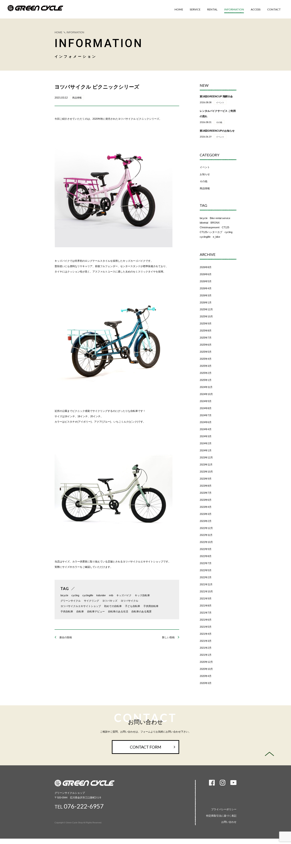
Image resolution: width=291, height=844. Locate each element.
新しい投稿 (168, 637)
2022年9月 (206, 549)
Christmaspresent (209, 227)
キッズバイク (124, 595)
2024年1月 (206, 450)
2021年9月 (206, 598)
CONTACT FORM (145, 746)
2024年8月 (206, 408)
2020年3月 (206, 683)
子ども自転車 (132, 606)
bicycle (64, 595)
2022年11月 (206, 535)
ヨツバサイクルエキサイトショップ (80, 606)
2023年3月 (206, 514)
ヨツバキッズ (109, 600)
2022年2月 (206, 577)
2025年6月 (206, 344)
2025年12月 (206, 309)
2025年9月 (206, 323)
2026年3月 (206, 295)
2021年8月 (206, 605)
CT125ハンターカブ (211, 232)
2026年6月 (206, 274)
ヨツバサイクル (129, 600)
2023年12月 (206, 457)
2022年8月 (206, 556)
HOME (58, 32)
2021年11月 (206, 584)
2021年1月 (206, 654)
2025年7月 (206, 337)
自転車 (80, 611)
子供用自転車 (150, 606)
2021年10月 (206, 591)
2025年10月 (206, 316)
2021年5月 (206, 626)
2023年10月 (206, 471)
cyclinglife (87, 595)
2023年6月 (206, 499)
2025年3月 (206, 365)
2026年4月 (206, 288)
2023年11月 (206, 464)
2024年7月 (206, 415)
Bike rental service (220, 218)
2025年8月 (206, 330)
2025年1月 (206, 380)
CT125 (225, 227)
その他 (203, 181)
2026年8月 (206, 267)
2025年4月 (206, 358)
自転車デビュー (96, 611)
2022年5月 (206, 570)
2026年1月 (206, 302)
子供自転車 (66, 611)
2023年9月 (206, 478)
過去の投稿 (65, 637)
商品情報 (205, 188)
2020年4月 (206, 676)
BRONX (215, 222)
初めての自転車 (113, 606)
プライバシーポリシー (223, 809)
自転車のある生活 (118, 611)
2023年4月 (206, 506)
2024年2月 (206, 443)
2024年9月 (206, 401)
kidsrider (101, 595)
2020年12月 (206, 661)
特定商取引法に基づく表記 (221, 815)
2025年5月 (206, 351)
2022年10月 (206, 542)
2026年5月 (206, 281)
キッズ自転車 (142, 595)
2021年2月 (206, 647)
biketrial (204, 222)
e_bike (216, 236)
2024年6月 (206, 422)
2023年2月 (206, 521)
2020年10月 (206, 669)
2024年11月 (206, 387)
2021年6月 (206, 619)
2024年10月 (206, 394)
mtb (111, 595)
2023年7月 (206, 492)
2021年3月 (206, 640)
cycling (75, 595)
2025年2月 (206, 372)
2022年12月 (206, 528)
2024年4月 (206, 429)
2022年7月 (206, 563)
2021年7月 (206, 612)
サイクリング (91, 600)
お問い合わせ (228, 821)
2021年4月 (206, 633)
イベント (205, 167)
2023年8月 (206, 485)
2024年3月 (206, 436)
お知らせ (205, 174)
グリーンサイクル (70, 600)
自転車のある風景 (141, 611)
